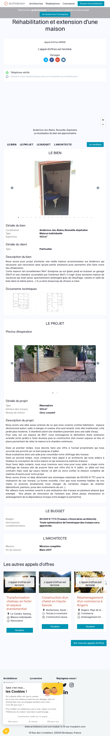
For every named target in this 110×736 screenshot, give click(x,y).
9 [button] (52, 217)
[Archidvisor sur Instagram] (71, 685)
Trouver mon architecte (91, 3)
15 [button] (78, 217)
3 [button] (27, 217)
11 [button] (61, 217)
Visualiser (19, 630)
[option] (55, 188)
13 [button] (70, 217)
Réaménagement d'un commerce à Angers (90, 601)
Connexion (69, 3)
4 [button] (31, 217)
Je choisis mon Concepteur (55, 14)
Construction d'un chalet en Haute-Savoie (55, 601)
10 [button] (57, 217)
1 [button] (18, 217)
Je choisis (33, 721)
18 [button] (91, 217)
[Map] (55, 106)
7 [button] (44, 217)
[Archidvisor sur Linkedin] (65, 692)
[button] (6, 731)
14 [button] (74, 217)
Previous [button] (12, 188)
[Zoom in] (103, 120)
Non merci (12, 721)
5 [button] (35, 217)
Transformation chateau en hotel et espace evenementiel (18, 603)
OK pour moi (53, 721)
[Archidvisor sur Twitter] (64, 685)
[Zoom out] (103, 124)
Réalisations (53, 3)
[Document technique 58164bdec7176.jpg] (55, 302)
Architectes (36, 3)
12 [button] (65, 217)
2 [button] (22, 217)
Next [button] (98, 188)
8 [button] (48, 217)
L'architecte (63, 144)
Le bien (11, 144)
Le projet (26, 144)
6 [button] (40, 217)
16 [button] (82, 217)
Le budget (44, 144)
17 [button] (87, 217)
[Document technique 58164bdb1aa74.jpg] (21, 302)
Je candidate (95, 144)
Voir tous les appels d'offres (88, 643)
